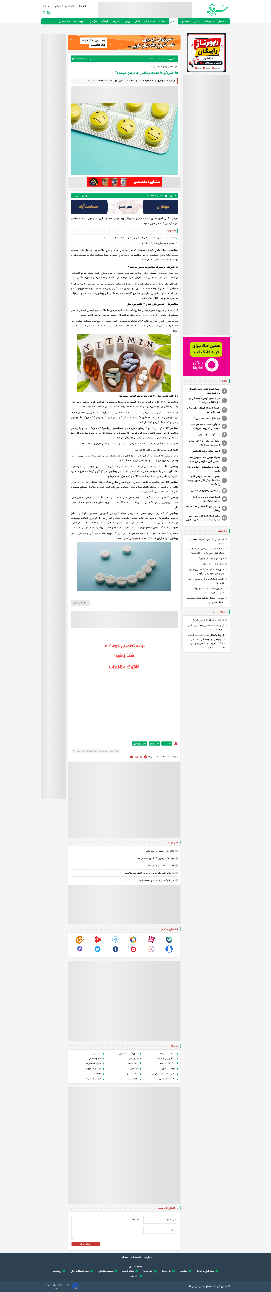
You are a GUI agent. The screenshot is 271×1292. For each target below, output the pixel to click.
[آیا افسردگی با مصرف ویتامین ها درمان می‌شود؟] (145, 757)
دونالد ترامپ (128, 1271)
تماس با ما (136, 1257)
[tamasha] (98, 943)
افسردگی (167, 743)
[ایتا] (80, 943)
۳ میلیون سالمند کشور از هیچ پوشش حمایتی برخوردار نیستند (208, 590)
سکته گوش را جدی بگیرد (208, 434)
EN (81, 6)
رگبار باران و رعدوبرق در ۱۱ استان (205, 490)
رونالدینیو (57, 1271)
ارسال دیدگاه (85, 1244)
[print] (171, 196)
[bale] (169, 943)
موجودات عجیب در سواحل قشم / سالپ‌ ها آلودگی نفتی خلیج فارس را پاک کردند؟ (203, 480)
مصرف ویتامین (139, 743)
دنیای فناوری (133, 1063)
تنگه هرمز (147, 1271)
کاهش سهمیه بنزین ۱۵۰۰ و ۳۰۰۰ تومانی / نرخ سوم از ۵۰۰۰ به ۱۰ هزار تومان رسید (139, 238)
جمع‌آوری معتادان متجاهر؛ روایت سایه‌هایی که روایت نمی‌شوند (205, 426)
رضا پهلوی (133, 1276)
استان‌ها (117, 21)
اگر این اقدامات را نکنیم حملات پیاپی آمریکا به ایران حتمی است (205, 628)
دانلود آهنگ (96, 1073)
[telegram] (116, 943)
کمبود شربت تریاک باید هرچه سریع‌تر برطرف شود (206, 499)
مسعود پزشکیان (105, 1271)
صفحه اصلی (223, 21)
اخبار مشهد (96, 1053)
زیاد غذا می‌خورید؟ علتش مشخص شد (155, 858)
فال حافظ (166, 1271)
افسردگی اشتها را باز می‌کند (161, 865)
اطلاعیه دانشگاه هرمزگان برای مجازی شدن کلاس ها (203, 410)
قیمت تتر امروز (168, 1068)
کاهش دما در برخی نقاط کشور (206, 451)
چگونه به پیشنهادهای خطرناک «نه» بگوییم (203, 469)
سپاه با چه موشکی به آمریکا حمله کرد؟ (157, 243)
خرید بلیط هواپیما (93, 1068)
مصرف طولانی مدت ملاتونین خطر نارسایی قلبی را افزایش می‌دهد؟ (204, 459)
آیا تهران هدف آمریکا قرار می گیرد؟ (208, 620)
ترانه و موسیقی (95, 1058)
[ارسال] (166, 196)
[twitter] (141, 757)
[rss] (48, 12)
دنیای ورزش (133, 1058)
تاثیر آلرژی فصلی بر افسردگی (160, 851)
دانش (137, 21)
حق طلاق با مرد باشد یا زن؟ (207, 418)
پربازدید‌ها (222, 531)
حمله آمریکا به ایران (80, 1271)
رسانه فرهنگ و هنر (167, 1053)
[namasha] (133, 952)
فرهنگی (105, 21)
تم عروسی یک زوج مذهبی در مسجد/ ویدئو (207, 541)
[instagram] (151, 952)
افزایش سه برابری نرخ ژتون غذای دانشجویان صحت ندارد (204, 443)
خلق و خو (154, 743)
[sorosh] (169, 952)
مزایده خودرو (132, 1073)
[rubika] (133, 943)
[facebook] (131, 757)
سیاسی (197, 21)
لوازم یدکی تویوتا (93, 1079)
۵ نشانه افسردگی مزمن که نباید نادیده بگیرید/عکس (149, 873)
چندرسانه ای (64, 21)
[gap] (80, 952)
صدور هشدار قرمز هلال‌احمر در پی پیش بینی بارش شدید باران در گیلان (203, 518)
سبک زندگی (149, 21)
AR (84, 6)
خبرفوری (198, 1286)
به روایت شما (80, 21)
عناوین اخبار (209, 21)
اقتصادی (185, 21)
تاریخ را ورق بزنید (93, 1063)
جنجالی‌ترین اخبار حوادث (164, 1058)
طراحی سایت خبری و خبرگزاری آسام (56, 1286)
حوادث (162, 21)
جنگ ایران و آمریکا (205, 1271)
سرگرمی (93, 21)
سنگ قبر (134, 1068)
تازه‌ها (224, 381)
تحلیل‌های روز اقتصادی (128, 1053)
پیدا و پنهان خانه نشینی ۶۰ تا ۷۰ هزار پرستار (203, 508)
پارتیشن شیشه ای (167, 1079)
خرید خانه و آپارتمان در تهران (162, 1073)
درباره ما (148, 1257)
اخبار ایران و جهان (167, 1063)
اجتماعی (174, 21)
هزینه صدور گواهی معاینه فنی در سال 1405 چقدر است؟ (204, 400)
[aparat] (151, 943)
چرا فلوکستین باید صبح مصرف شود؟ (156, 880)
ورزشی (128, 21)
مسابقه (125, 1257)
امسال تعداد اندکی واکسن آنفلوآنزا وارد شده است (204, 391)
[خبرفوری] (210, 9)
